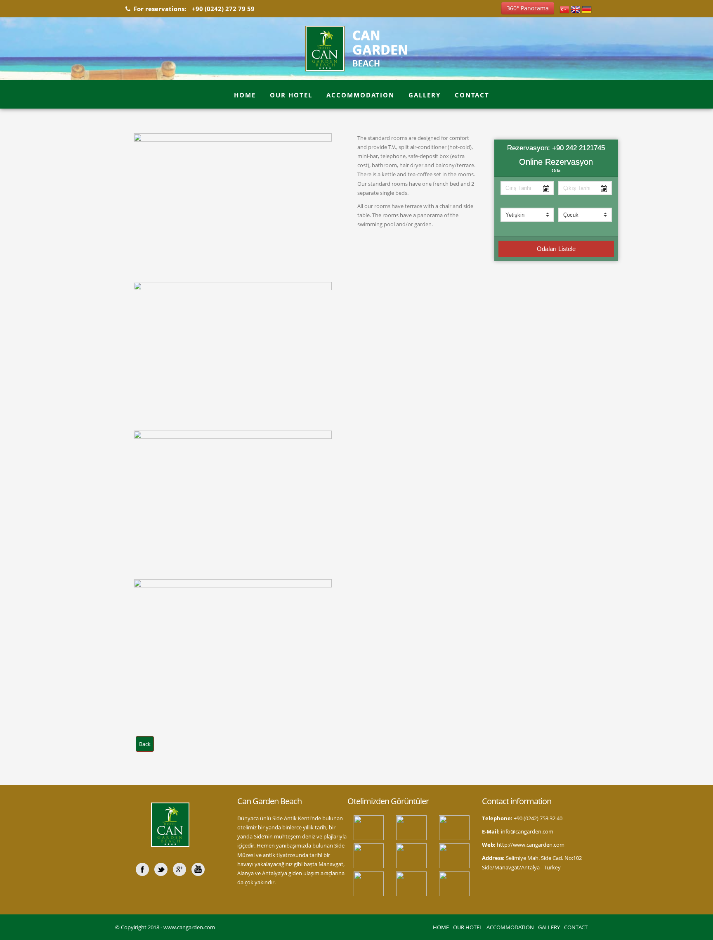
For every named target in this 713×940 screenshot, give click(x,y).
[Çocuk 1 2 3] (585, 215)
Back (145, 744)
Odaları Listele (556, 248)
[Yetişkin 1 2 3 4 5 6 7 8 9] (527, 215)
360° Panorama (528, 8)
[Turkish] (564, 8)
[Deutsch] (587, 8)
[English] (576, 8)
